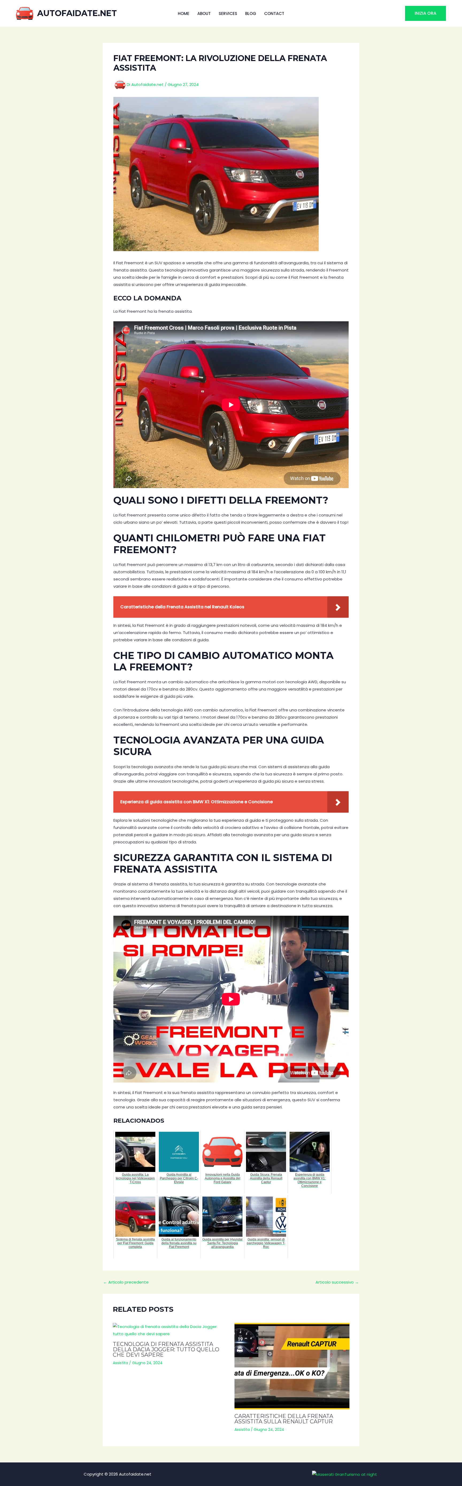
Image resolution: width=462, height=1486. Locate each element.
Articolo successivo (337, 1282)
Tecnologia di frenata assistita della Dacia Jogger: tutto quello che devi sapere (166, 1349)
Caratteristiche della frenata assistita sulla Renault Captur (283, 1419)
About (204, 14)
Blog (250, 14)
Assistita (120, 1363)
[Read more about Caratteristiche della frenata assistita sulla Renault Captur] (291, 1366)
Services (228, 14)
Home (183, 14)
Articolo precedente (126, 1282)
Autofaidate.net (77, 13)
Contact (274, 14)
